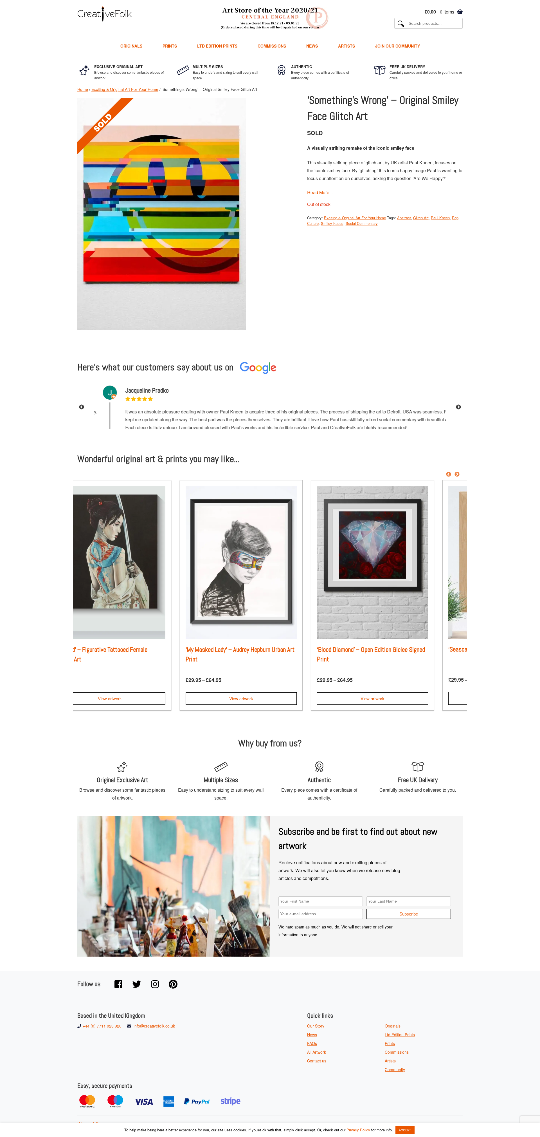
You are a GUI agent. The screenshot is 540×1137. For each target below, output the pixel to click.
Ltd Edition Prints (217, 46)
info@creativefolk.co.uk (154, 1028)
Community (395, 1072)
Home (82, 89)
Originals (131, 46)
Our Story (315, 1028)
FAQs (312, 1046)
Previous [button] (81, 408)
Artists (346, 46)
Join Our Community (397, 46)
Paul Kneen (440, 217)
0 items (439, 11)
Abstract (404, 217)
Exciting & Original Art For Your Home (124, 89)
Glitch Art (421, 217)
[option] (270, 408)
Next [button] (458, 408)
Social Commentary (362, 223)
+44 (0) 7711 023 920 (102, 1028)
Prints (170, 46)
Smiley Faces (332, 223)
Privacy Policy (358, 1129)
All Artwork (316, 1054)
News (312, 46)
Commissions (272, 46)
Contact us (316, 1063)
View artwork (139, 701)
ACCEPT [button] (405, 1130)
